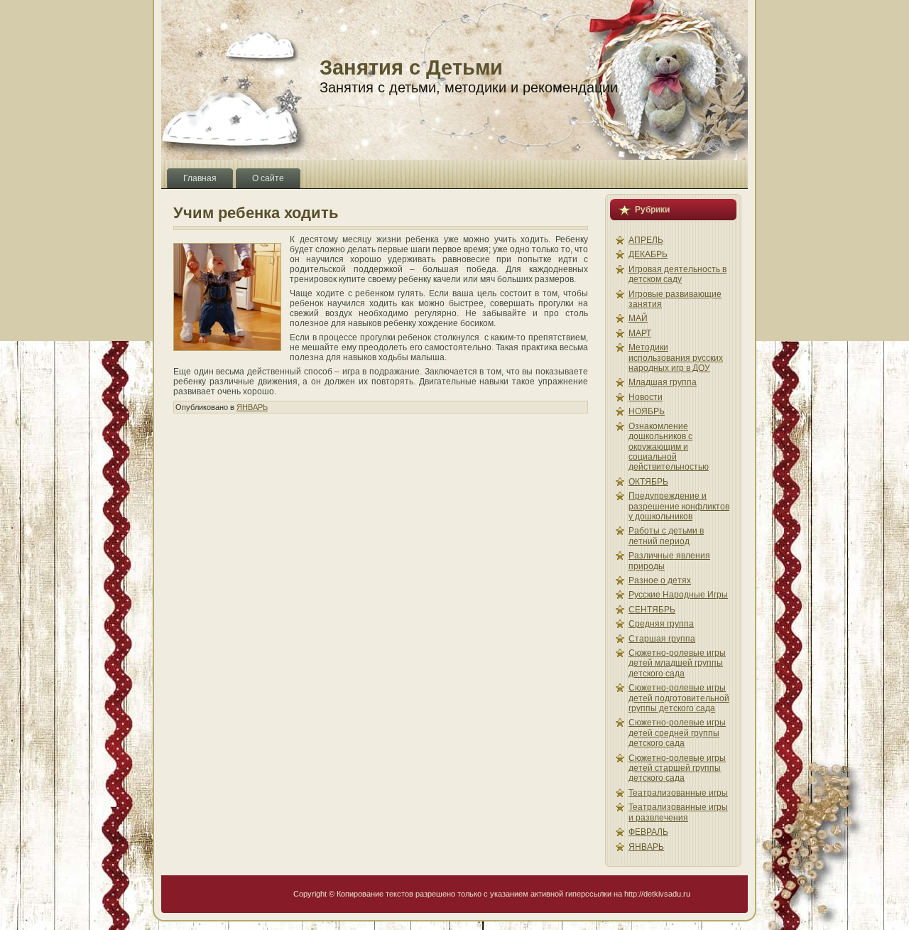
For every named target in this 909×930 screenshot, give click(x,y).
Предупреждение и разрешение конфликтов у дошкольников (678, 506)
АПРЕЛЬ (645, 240)
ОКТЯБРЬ (648, 482)
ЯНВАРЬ (252, 407)
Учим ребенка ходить (256, 213)
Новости (645, 397)
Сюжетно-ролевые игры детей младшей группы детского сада (677, 663)
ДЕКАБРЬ (648, 254)
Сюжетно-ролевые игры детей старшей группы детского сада (677, 768)
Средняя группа (661, 624)
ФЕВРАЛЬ (648, 832)
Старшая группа (661, 639)
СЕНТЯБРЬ (651, 610)
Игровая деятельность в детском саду (677, 274)
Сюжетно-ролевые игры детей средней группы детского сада (677, 733)
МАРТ (639, 333)
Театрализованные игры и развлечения (678, 812)
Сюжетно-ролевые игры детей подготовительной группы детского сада (678, 698)
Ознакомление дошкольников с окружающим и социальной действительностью (668, 446)
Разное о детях (659, 580)
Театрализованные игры (678, 793)
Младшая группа (662, 382)
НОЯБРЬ (646, 411)
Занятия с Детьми (411, 67)
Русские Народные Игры (678, 595)
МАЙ (638, 318)
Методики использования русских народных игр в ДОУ (675, 357)
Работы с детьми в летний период (666, 536)
